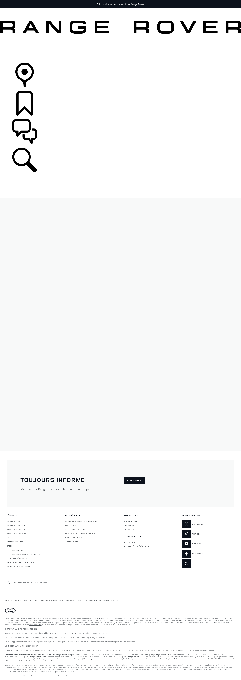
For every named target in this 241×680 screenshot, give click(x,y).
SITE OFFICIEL (130, 542)
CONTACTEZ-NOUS (74, 537)
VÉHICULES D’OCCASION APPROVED (23, 554)
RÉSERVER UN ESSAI (16, 541)
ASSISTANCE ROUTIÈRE (76, 529)
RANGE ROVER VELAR (16, 529)
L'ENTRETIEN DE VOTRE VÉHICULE (81, 533)
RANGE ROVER (13, 521)
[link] (120, 48)
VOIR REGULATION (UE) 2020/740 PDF (21, 645)
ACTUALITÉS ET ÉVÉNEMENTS (137, 546)
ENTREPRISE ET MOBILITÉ (18, 566)
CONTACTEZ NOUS (74, 600)
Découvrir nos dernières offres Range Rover (120, 4)
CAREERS (34, 600)
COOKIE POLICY (110, 600)
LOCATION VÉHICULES (17, 558)
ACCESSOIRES (71, 541)
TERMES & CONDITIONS (52, 600)
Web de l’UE (83, 622)
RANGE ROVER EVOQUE (17, 533)
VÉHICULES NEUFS (15, 550)
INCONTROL (70, 525)
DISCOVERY (129, 529)
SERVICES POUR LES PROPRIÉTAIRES (82, 521)
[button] (120, 9)
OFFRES (10, 545)
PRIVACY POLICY (93, 600)
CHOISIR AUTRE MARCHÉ (16, 600)
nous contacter (35, 624)
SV (8, 537)
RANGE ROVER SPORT (17, 525)
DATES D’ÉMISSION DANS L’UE (21, 562)
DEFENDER (129, 525)
